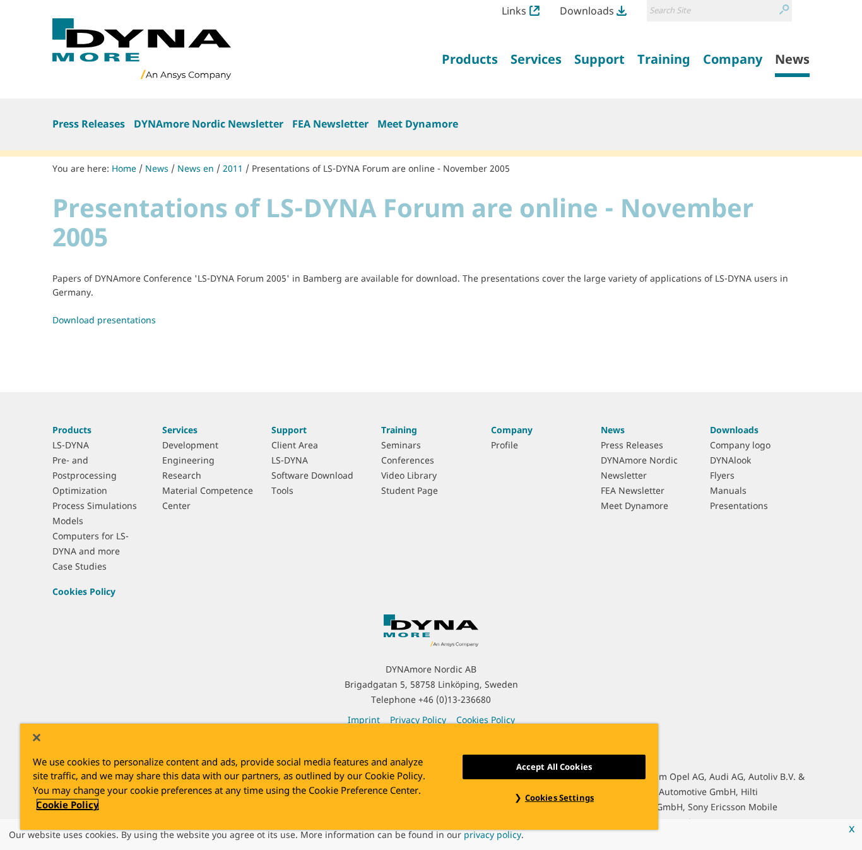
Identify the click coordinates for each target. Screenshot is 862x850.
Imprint (364, 720)
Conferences (407, 460)
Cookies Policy (83, 591)
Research (181, 475)
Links (514, 11)
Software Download (312, 475)
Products (72, 430)
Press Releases (88, 124)
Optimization (79, 490)
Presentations (739, 506)
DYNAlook (730, 460)
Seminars (401, 445)
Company (512, 430)
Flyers (722, 475)
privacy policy (492, 835)
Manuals (728, 490)
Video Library (409, 475)
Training (399, 430)
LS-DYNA (70, 445)
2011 (233, 168)
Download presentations (104, 320)
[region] (339, 777)
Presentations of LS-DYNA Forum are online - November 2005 (381, 168)
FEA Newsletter (330, 124)
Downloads (587, 11)
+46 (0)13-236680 (454, 699)
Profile (504, 445)
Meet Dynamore (417, 124)
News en (195, 168)
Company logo (740, 445)
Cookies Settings (559, 797)
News (156, 168)
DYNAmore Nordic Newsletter (208, 124)
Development (190, 445)
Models (67, 521)
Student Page (409, 490)
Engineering (188, 460)
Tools (282, 490)
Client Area (294, 445)
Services (180, 430)
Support (289, 430)
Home (124, 168)
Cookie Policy (67, 804)
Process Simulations (94, 506)
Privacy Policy (418, 720)
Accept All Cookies (554, 766)
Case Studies (79, 566)
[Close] (36, 737)
